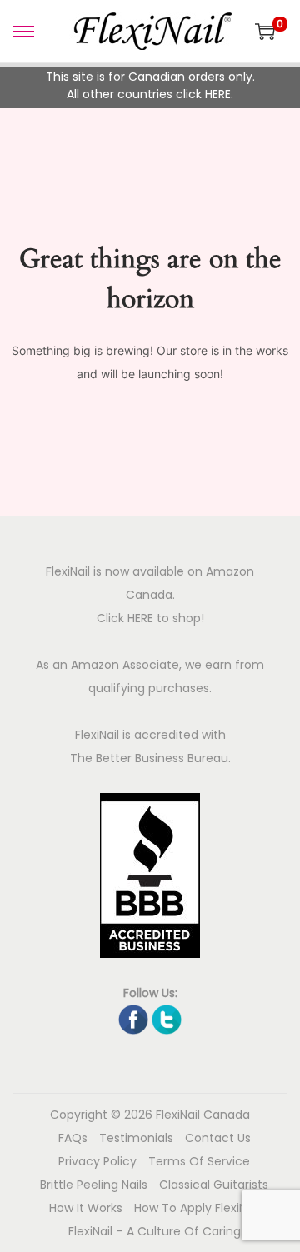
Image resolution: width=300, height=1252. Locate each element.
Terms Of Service (199, 1161)
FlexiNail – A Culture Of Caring (154, 1231)
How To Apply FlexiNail (196, 1208)
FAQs (73, 1138)
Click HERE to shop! (150, 618)
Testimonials (136, 1138)
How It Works (85, 1208)
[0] (265, 32)
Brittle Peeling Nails (94, 1184)
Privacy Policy (97, 1161)
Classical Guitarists (213, 1184)
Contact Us (218, 1138)
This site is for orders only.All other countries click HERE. (150, 85)
